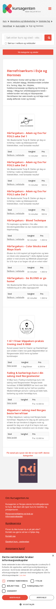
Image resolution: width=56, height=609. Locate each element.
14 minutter (33, 155)
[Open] (49, 8)
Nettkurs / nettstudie (15, 155)
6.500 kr (41, 366)
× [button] (53, 556)
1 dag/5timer (26, 366)
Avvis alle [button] (41, 597)
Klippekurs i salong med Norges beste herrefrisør (26, 411)
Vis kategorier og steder (28, 52)
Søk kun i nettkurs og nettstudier (21, 43)
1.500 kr (43, 239)
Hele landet (12, 365)
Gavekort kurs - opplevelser (17, 541)
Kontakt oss (10, 536)
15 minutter (33, 184)
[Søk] (48, 38)
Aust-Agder (20, 26)
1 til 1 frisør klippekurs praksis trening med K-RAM (25, 342)
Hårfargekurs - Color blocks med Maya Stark (27, 248)
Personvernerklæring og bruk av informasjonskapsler (19, 515)
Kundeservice (13, 523)
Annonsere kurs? (15, 548)
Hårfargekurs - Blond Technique (26, 220)
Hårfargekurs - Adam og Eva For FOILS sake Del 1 (26, 134)
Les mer (23, 575)
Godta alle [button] (15, 597)
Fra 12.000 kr (38, 438)
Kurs (5, 21)
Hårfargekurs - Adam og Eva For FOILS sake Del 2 (26, 163)
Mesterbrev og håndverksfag (22, 21)
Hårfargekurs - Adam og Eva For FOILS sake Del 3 (26, 193)
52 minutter (32, 239)
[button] (28, 604)
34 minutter (32, 271)
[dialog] (28, 581)
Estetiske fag (44, 21)
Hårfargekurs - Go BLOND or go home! (26, 279)
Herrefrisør (7, 26)
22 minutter (32, 298)
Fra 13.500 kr (38, 403)
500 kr (44, 155)
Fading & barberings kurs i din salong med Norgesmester (25, 374)
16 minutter (33, 214)
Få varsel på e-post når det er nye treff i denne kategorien (28, 454)
